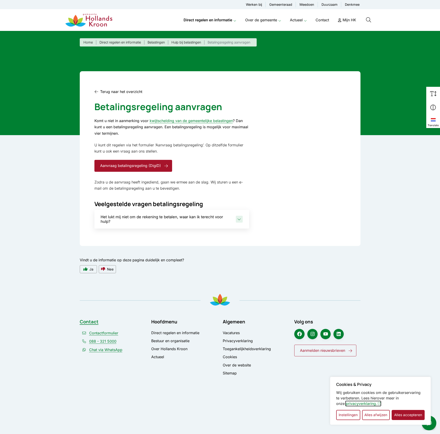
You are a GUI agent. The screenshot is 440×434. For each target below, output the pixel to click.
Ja (91, 269)
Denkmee (352, 4)
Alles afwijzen (375, 415)
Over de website (237, 365)
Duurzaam (330, 4)
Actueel (296, 20)
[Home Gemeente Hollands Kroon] (88, 20)
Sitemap (230, 373)
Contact (322, 20)
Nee (110, 269)
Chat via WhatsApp (105, 349)
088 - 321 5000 (102, 341)
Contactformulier (103, 333)
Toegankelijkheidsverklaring (247, 349)
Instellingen (348, 415)
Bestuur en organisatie (170, 340)
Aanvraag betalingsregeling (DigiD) (130, 165)
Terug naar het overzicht (121, 91)
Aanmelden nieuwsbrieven (322, 350)
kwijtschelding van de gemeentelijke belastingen (191, 120)
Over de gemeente (261, 20)
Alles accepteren (408, 415)
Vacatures (231, 332)
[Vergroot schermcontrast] (433, 107)
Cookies (230, 357)
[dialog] (380, 401)
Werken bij (254, 4)
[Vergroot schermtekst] (433, 94)
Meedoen (307, 4)
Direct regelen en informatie (208, 20)
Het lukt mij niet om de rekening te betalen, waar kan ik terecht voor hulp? (162, 219)
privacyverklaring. (361, 403)
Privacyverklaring (238, 340)
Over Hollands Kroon (169, 349)
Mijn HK (349, 20)
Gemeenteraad (280, 4)
